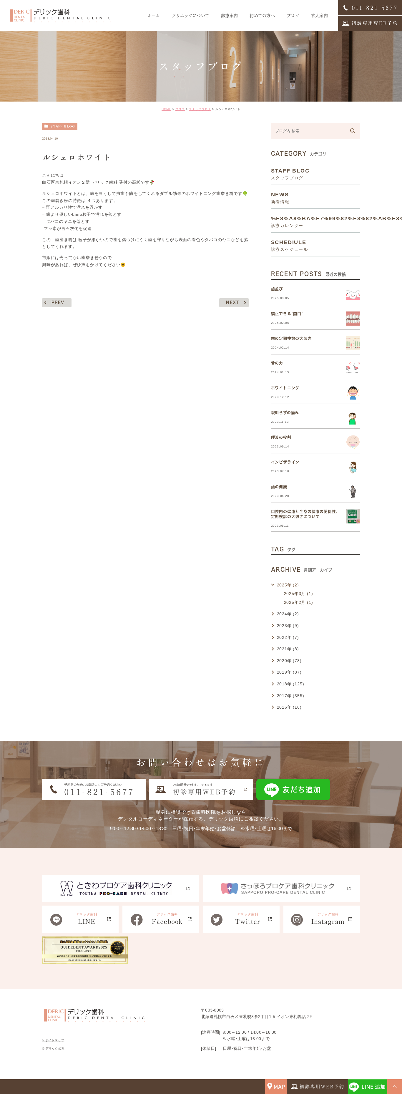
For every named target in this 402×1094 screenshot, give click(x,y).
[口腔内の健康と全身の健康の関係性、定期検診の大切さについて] (353, 516)
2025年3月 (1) (298, 593)
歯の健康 (279, 487)
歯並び (277, 289)
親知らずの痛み (285, 413)
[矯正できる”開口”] (353, 318)
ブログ (180, 109)
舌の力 (277, 363)
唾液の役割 (281, 437)
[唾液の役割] (353, 442)
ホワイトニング (285, 388)
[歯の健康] (353, 492)
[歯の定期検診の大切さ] (353, 343)
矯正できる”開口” (287, 314)
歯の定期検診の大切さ (291, 338)
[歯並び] (353, 294)
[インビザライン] (353, 467)
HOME (166, 109)
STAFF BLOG (63, 126)
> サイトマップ (53, 1040)
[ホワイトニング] (353, 393)
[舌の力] (353, 368)
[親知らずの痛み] (353, 417)
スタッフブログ (200, 109)
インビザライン (285, 462)
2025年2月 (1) (298, 602)
